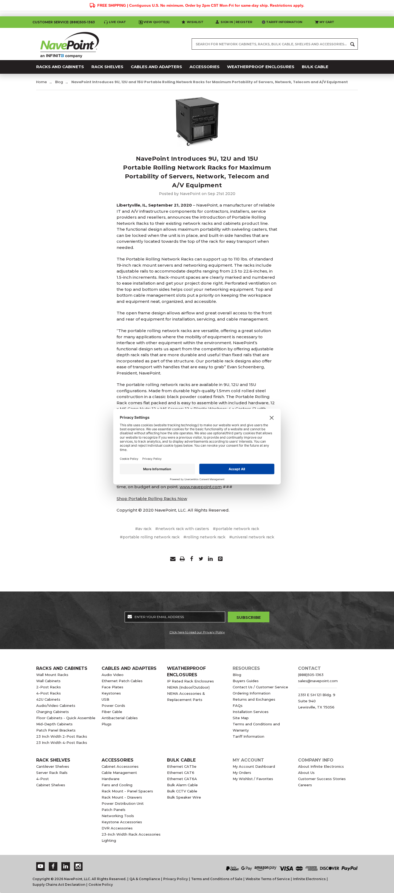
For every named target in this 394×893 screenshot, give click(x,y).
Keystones (111, 693)
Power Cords (113, 705)
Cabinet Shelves (50, 785)
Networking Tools (118, 816)
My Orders (242, 772)
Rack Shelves (53, 760)
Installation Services (251, 712)
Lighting (109, 840)
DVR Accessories (117, 828)
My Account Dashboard (254, 766)
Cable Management (119, 772)
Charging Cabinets (52, 712)
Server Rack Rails (52, 772)
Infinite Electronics (309, 879)
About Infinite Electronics (321, 766)
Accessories (117, 760)
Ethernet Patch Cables (122, 681)
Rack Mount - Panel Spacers (127, 791)
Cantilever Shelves (52, 766)
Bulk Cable (181, 760)
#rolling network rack (204, 537)
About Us (306, 772)
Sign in (227, 22)
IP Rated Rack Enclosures (190, 681)
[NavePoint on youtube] (40, 866)
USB (105, 699)
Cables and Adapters (129, 668)
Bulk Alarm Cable (182, 785)
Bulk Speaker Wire (184, 797)
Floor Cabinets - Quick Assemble (65, 718)
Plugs (106, 724)
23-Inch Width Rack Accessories (131, 834)
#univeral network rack (251, 537)
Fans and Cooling (117, 785)
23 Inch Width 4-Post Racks (61, 742)
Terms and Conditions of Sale (216, 879)
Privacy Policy (175, 879)
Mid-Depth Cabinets (54, 724)
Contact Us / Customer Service (260, 687)
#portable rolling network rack (150, 537)
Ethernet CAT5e (181, 766)
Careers (305, 785)
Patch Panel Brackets (56, 730)
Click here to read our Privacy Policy (197, 632)
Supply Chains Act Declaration (58, 885)
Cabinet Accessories (120, 766)
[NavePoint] (69, 44)
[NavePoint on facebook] (53, 866)
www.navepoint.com (201, 486)
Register (244, 22)
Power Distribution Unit (123, 803)
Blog (237, 674)
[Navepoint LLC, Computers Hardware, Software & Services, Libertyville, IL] (146, 863)
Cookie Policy (100, 885)
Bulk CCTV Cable (182, 791)
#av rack (143, 528)
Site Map (241, 718)
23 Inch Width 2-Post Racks (61, 736)
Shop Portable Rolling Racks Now (152, 498)
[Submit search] (352, 44)
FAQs (238, 705)
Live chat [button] (117, 22)
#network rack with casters (182, 528)
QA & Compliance (144, 879)
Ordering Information (251, 693)
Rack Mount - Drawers (122, 797)
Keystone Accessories (122, 822)
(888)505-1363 (82, 22)
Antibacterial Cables (120, 718)
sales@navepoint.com (318, 681)
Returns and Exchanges (254, 699)
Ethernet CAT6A (182, 779)
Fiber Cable (112, 712)
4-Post (42, 779)
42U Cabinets (48, 699)
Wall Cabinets (48, 681)
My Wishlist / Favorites (253, 779)
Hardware (111, 779)
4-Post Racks (48, 693)
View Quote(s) (156, 22)
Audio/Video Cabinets (55, 705)
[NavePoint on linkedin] (65, 866)
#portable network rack (236, 528)
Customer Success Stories (322, 779)
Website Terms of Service (268, 879)
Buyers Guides (246, 681)
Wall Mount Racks (52, 674)
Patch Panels (113, 809)
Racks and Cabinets (61, 668)
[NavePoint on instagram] (78, 866)
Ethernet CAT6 (180, 772)
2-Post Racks (48, 687)
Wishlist (195, 22)
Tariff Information (284, 22)
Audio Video (113, 674)
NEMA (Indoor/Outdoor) (188, 687)
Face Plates (112, 687)
